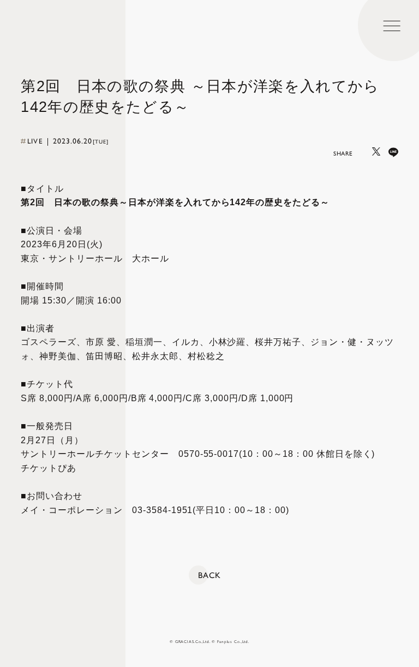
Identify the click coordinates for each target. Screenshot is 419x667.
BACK (209, 575)
